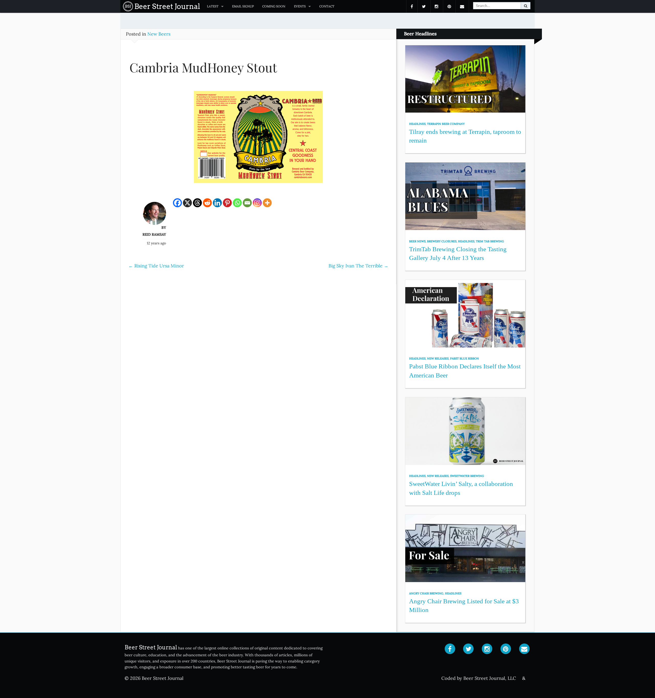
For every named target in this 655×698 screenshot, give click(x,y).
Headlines (417, 124)
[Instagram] (257, 202)
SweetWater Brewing (467, 476)
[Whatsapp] (237, 202)
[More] (267, 202)
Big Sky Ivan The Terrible (358, 266)
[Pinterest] (227, 202)
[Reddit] (207, 202)
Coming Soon (273, 6)
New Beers (158, 34)
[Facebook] (177, 202)
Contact (326, 6)
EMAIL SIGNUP (243, 6)
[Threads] (197, 202)
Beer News (417, 241)
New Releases (438, 358)
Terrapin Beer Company (446, 124)
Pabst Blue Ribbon (464, 358)
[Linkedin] (217, 202)
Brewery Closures (441, 241)
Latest (213, 6)
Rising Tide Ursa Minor (156, 266)
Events (300, 6)
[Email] (247, 202)
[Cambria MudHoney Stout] (258, 139)
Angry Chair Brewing (426, 593)
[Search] (525, 5)
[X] (187, 202)
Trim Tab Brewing (490, 241)
